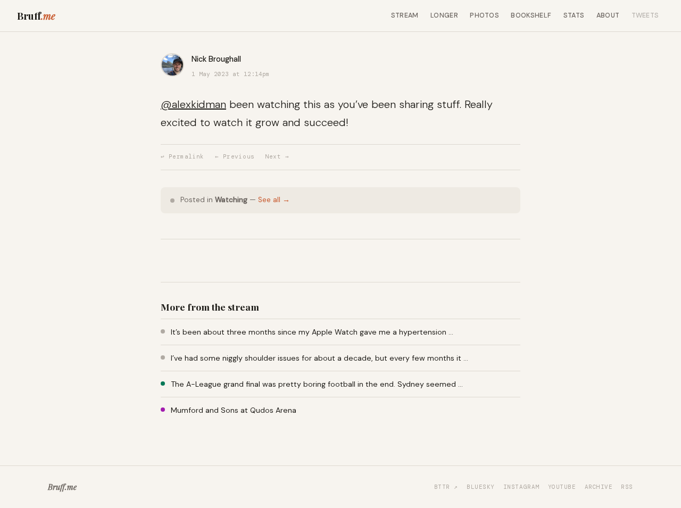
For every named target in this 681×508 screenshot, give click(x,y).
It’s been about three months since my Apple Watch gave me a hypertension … (312, 332)
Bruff (36, 15)
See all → (274, 199)
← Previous (234, 156)
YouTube (562, 486)
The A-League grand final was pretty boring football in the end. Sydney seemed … (317, 384)
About (608, 15)
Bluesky (481, 486)
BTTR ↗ (446, 486)
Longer (444, 15)
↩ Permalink (182, 156)
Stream (405, 15)
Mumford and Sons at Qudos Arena (233, 410)
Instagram (521, 486)
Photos (484, 15)
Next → (277, 156)
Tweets (645, 15)
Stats (574, 15)
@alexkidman (193, 104)
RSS (627, 486)
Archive (599, 486)
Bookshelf (531, 15)
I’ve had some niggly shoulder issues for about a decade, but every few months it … (319, 358)
